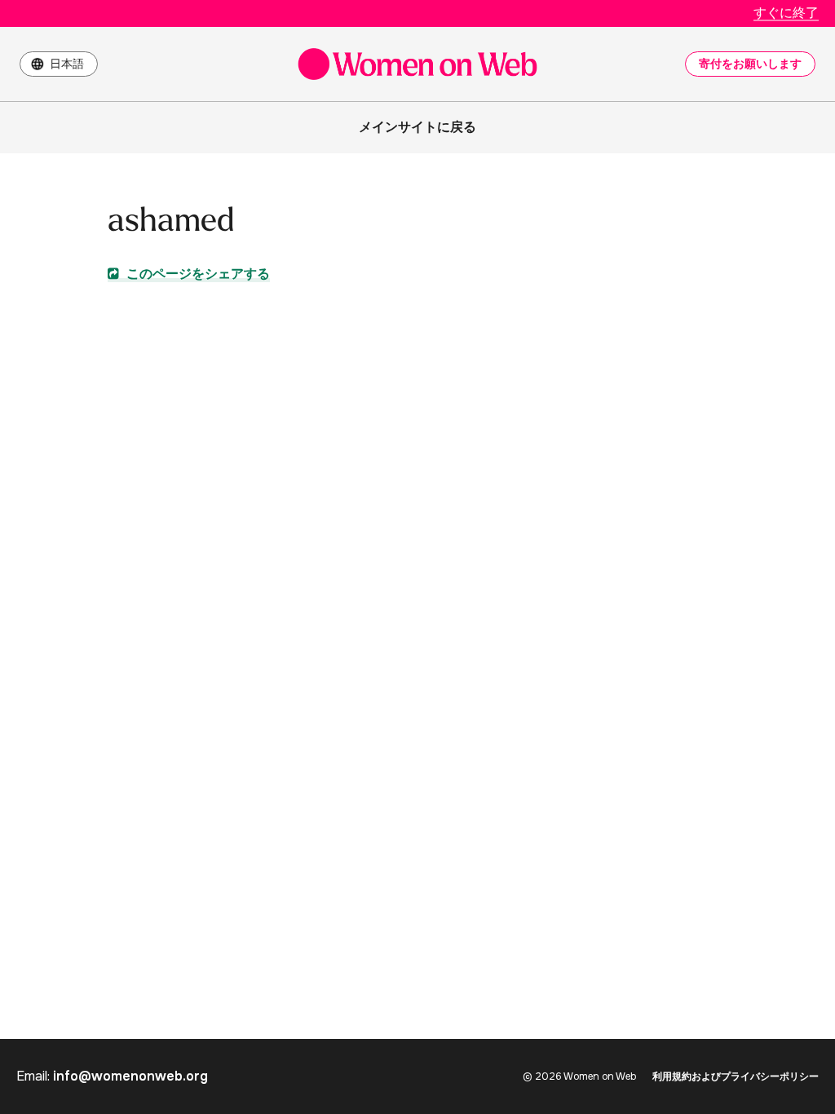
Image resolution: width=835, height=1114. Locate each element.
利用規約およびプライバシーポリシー (735, 1076)
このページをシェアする (196, 273)
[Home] (417, 64)
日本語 (67, 63)
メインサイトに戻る (417, 126)
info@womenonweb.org (130, 1076)
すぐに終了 (786, 12)
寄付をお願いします (750, 63)
